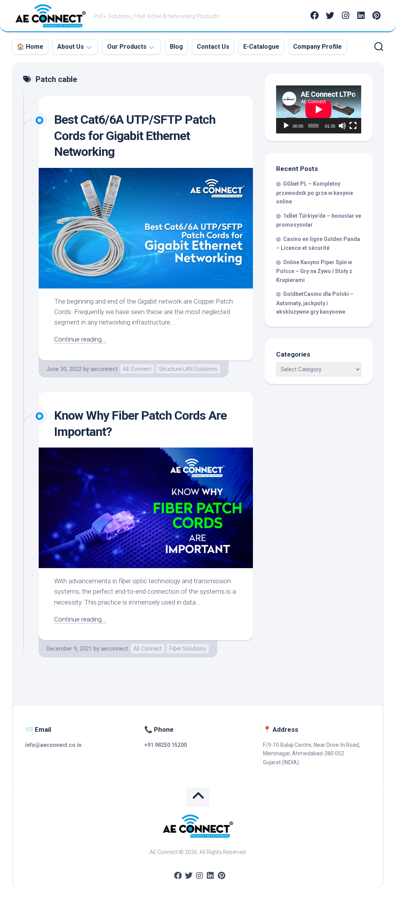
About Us (70, 46)
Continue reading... (80, 339)
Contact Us (213, 46)
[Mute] (342, 126)
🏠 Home (30, 46)
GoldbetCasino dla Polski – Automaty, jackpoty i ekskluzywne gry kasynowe (314, 303)
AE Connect (137, 369)
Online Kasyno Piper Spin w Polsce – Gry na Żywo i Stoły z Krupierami (314, 271)
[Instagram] (345, 15)
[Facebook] (314, 15)
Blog (176, 46)
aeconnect (104, 368)
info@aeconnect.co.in (53, 745)
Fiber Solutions (187, 649)
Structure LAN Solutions (188, 369)
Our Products (127, 46)
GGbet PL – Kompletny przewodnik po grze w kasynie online (314, 193)
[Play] (286, 126)
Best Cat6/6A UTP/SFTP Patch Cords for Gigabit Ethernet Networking (134, 135)
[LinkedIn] (361, 15)
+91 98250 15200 (165, 745)
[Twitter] (330, 15)
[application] (318, 109)
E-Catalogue (261, 46)
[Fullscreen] (353, 126)
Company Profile (317, 46)
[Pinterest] (376, 15)
